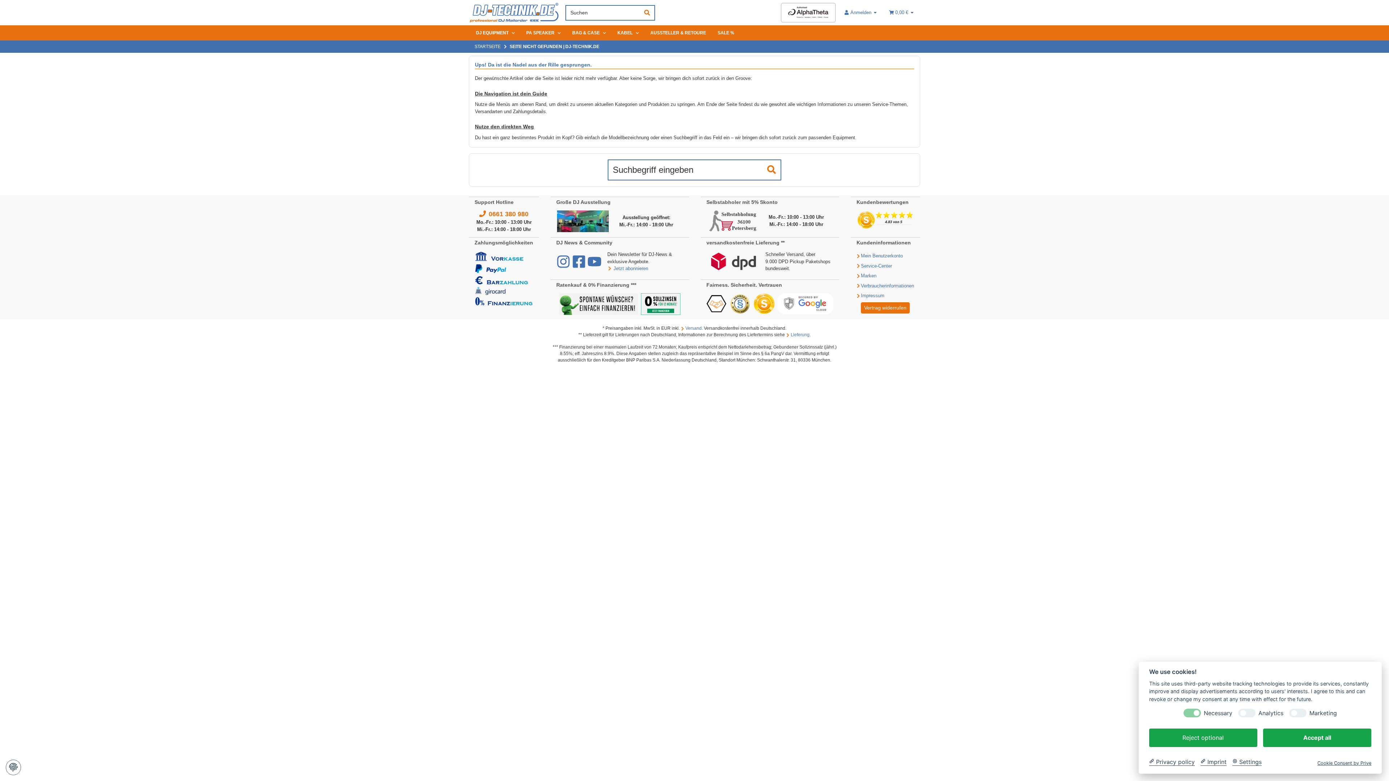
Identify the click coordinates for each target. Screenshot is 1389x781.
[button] (860, 13)
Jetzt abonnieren (630, 268)
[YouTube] (594, 265)
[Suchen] (647, 13)
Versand (693, 328)
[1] (772, 170)
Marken (868, 275)
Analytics (1270, 712)
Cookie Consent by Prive (1344, 762)
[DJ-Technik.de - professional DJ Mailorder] (514, 13)
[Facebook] (579, 265)
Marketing (1323, 712)
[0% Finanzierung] (660, 303)
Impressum (872, 295)
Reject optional (1203, 737)
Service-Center (876, 266)
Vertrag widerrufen (885, 308)
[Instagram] (564, 265)
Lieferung (800, 334)
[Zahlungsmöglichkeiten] (504, 278)
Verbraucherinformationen (887, 286)
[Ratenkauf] (598, 303)
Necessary (1218, 712)
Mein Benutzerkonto (882, 256)
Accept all (1317, 737)
